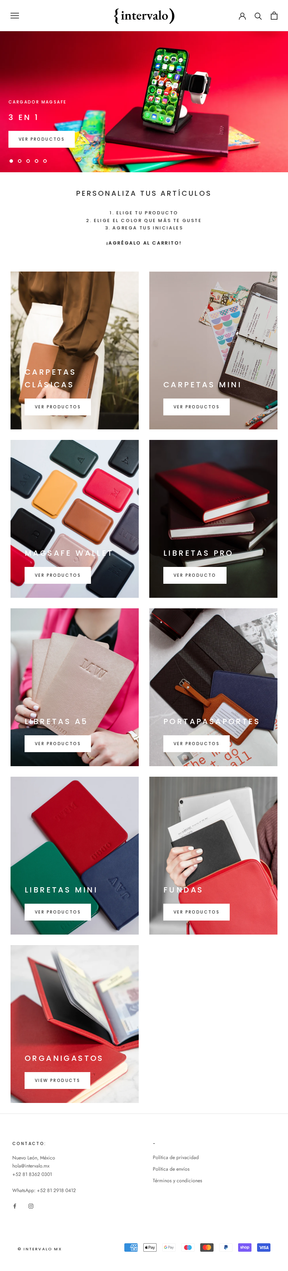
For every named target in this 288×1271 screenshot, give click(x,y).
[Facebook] (14, 1206)
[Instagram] (30, 1206)
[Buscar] (258, 15)
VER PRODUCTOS (42, 139)
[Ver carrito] (274, 16)
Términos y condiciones (177, 1180)
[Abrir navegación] (15, 16)
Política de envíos (171, 1168)
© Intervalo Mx (40, 1249)
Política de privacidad (176, 1157)
